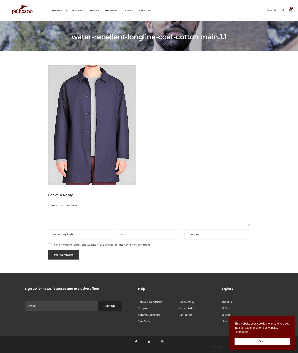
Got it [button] (262, 341)
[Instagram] (162, 342)
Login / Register (283, 10)
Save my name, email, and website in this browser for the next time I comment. (102, 244)
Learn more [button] (242, 331)
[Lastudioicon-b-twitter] (149, 342)
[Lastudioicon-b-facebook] (136, 342)
